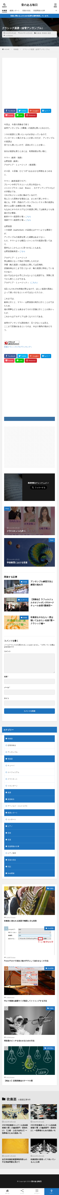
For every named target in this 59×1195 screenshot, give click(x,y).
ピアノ (10, 826)
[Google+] (34, 111)
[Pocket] (9, 115)
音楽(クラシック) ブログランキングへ (18, 347)
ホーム (7, 1193)
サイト (6, 698)
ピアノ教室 (12, 853)
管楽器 (44, 33)
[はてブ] (46, 111)
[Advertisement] (29, 82)
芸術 (9, 833)
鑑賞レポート (15, 10)
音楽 (9, 840)
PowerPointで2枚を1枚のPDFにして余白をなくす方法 (26, 961)
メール (7, 687)
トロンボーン (13, 786)
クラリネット (13, 779)
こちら (28, 216)
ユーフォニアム (13, 772)
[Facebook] (10, 111)
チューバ (11, 765)
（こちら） (34, 282)
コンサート (23, 599)
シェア (22, 1193)
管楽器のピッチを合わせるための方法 (19, 1041)
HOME (6, 49)
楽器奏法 (11, 799)
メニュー (37, 1193)
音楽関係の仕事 (39, 10)
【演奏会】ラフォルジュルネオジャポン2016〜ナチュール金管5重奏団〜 (42, 602)
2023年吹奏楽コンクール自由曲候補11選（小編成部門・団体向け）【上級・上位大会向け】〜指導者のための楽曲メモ (15, 1129)
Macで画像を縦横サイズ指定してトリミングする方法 (25, 1001)
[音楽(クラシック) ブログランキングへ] (11, 343)
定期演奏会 (12, 745)
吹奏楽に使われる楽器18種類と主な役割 (20, 921)
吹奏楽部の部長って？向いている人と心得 (43, 1160)
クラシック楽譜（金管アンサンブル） (37, 49)
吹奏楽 (4, 10)
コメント (7, 651)
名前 (6, 676)
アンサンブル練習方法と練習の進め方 (42, 583)
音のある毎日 (29, 4)
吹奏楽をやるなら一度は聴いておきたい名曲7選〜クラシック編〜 (42, 620)
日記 (9, 866)
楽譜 (49, 33)
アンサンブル (13, 752)
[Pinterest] (31, 115)
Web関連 (11, 873)
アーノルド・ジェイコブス (17, 806)
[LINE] (19, 115)
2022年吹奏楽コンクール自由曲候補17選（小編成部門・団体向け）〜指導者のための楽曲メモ (43, 1127)
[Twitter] (22, 111)
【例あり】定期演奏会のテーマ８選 (18, 1081)
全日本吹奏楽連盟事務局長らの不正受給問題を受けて (14, 1160)
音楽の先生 (26, 10)
